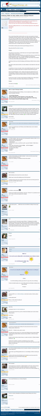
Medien (8, 9)
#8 (39, 195)
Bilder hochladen (20, 48)
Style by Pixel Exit (3, 414)
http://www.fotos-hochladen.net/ (19, 309)
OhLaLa (10, 369)
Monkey (3, 385)
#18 (39, 369)
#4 (39, 129)
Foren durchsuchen (5, 11)
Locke (3, 399)
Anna (2, 254)
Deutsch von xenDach (20, 413)
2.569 (6, 318)
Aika (2, 96)
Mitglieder (13, 9)
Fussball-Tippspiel (19, 9)
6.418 (6, 260)
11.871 (6, 102)
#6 (39, 161)
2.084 (6, 184)
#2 (39, 101)
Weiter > (9, 18)
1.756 (6, 117)
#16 (39, 344)
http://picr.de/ (11, 395)
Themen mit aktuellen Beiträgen (14, 11)
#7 (39, 182)
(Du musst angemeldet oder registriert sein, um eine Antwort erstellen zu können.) (29, 407)
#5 (39, 152)
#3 (39, 118)
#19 (39, 384)
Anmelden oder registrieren (34, 0)
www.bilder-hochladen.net (20, 293)
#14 (39, 301)
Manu (2, 112)
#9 (39, 210)
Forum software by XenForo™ (8, 413)
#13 (39, 288)
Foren (4, 9)
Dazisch (3, 211)
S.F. (2, 225)
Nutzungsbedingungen (37, 413)
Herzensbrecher (4, 179)
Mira (2, 313)
